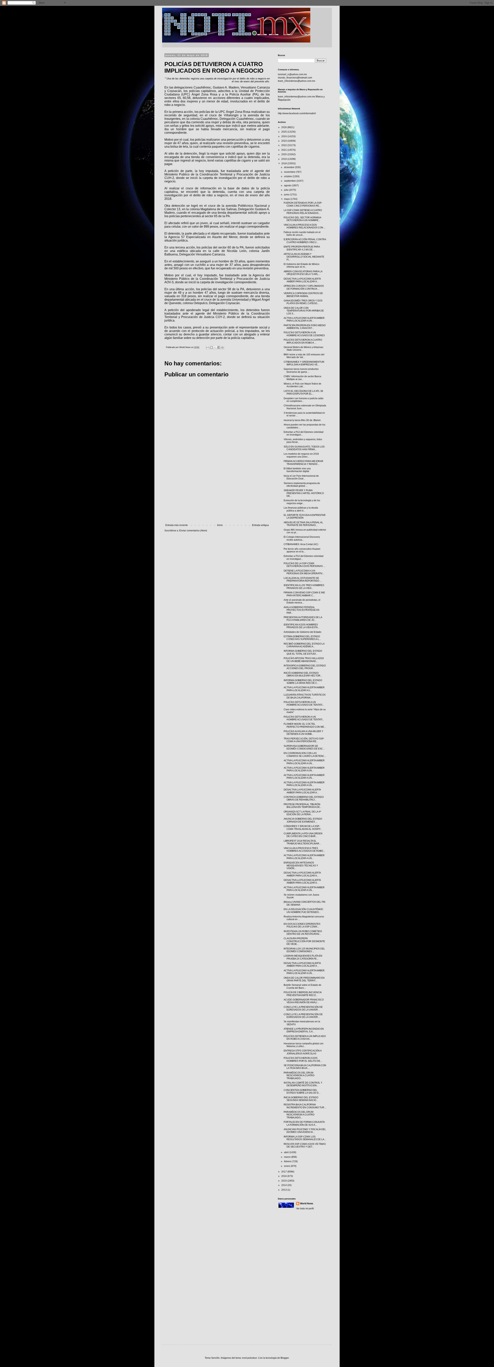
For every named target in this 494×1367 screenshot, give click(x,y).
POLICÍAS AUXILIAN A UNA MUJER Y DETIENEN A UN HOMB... (303, 732)
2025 (284, 131)
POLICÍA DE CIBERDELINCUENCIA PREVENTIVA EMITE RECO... (302, 993)
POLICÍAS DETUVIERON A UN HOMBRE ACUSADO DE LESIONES (304, 334)
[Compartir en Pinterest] (222, 347)
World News (306, 1203)
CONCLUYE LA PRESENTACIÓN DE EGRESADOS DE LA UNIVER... (303, 1008)
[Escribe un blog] (211, 347)
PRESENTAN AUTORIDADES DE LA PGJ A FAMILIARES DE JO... (303, 618)
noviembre (290, 172)
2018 (284, 163)
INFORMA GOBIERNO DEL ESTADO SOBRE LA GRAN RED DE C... (303, 681)
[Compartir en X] (215, 347)
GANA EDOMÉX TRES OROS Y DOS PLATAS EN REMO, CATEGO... (303, 302)
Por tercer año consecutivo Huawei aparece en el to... (302, 550)
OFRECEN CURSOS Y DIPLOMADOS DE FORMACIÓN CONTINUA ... (304, 287)
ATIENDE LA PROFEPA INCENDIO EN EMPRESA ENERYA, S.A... (304, 1030)
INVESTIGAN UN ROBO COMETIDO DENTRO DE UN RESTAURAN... (303, 932)
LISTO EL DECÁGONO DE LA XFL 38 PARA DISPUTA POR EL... (303, 392)
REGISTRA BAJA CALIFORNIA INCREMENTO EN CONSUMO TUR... (305, 1106)
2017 (284, 1171)
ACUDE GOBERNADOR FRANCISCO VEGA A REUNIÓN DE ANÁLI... (304, 1001)
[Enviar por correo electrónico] (208, 347)
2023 (284, 141)
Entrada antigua (260, 525)
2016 (284, 1176)
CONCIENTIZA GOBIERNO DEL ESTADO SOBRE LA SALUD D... (302, 1091)
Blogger (285, 1358)
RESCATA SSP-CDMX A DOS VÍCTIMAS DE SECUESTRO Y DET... (305, 1145)
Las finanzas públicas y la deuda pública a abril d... (301, 509)
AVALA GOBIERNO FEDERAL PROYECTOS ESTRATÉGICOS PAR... (301, 610)
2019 (284, 159)
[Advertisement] (217, 492)
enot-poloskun (249, 1358)
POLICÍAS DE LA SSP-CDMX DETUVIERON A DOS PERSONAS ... (304, 564)
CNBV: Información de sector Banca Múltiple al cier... (302, 377)
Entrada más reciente (176, 525)
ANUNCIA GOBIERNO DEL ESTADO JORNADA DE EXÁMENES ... (303, 820)
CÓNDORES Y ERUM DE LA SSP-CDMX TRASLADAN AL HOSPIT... (303, 827)
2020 (284, 154)
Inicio (220, 525)
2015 (284, 1180)
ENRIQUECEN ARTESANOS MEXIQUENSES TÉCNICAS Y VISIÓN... (301, 865)
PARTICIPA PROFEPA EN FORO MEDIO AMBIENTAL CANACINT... (305, 326)
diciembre (289, 167)
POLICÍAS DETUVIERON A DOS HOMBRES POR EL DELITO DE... (303, 1059)
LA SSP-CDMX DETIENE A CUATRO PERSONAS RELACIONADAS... (303, 211)
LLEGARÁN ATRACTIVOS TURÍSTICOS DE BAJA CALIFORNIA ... (305, 696)
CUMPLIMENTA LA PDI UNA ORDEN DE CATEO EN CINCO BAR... (303, 835)
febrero (288, 1161)
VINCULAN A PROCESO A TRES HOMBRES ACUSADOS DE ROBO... (304, 849)
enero (287, 1166)
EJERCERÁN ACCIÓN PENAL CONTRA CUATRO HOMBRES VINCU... (305, 240)
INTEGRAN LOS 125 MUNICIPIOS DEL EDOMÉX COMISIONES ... (304, 950)
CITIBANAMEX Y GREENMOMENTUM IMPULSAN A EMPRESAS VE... (304, 363)
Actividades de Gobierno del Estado (302, 632)
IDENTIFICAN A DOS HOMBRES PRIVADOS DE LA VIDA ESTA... (301, 626)
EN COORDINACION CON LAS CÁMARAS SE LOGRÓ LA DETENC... (305, 754)
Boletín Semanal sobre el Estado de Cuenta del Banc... (302, 986)
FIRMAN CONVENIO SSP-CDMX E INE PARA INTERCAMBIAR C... (304, 594)
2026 (284, 127)
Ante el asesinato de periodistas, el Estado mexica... (302, 601)
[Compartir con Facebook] (219, 347)
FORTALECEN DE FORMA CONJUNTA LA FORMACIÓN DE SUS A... (304, 1123)
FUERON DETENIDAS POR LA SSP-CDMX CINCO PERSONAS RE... (303, 204)
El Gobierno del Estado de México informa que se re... (301, 265)
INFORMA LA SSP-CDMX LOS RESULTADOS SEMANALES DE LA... (305, 1138)
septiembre (290, 180)
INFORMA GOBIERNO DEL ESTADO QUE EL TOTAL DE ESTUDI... (303, 652)
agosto (288, 185)
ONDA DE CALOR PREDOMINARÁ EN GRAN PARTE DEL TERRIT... (304, 979)
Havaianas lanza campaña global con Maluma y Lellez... (303, 1045)
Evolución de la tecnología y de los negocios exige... (302, 501)
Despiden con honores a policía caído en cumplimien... (303, 399)
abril (286, 1152)
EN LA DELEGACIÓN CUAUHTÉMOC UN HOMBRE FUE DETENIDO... (303, 910)
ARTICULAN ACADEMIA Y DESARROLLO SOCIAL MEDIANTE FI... (304, 257)
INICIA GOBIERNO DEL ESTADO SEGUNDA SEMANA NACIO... (301, 1099)
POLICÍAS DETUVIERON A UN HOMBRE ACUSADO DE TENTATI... (304, 703)
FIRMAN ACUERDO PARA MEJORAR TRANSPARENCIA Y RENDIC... (303, 462)
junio (287, 194)
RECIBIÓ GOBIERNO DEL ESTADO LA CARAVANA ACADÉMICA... (304, 645)
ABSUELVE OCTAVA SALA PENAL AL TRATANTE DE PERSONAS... (303, 524)
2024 (284, 136)
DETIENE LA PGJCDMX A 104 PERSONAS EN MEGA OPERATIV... (304, 572)
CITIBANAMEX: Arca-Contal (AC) (301, 544)
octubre (288, 176)
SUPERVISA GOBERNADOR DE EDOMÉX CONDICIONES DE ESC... (304, 747)
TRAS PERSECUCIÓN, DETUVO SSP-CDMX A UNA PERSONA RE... (304, 740)
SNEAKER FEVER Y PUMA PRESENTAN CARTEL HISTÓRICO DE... (304, 493)
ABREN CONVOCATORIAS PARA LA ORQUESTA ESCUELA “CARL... (303, 273)
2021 (284, 150)
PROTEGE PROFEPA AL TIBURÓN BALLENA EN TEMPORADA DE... (302, 805)
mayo (287, 199)
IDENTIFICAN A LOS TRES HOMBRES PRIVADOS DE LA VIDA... (304, 586)
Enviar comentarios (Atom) (193, 530)
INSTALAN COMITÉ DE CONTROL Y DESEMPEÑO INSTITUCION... (303, 1084)
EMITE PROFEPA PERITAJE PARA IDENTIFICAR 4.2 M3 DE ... (302, 248)
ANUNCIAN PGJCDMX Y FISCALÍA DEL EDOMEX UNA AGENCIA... (305, 1130)
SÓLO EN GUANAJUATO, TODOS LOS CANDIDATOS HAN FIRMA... (304, 448)
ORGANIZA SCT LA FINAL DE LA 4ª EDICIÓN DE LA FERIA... (302, 813)
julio (286, 190)
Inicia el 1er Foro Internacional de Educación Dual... (301, 477)
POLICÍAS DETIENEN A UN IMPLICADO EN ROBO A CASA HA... (305, 1037)
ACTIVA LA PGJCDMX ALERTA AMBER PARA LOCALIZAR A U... (304, 689)
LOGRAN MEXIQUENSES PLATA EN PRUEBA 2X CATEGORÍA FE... (303, 957)
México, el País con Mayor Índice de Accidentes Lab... (302, 385)
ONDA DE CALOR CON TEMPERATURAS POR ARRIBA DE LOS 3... (304, 311)
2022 (284, 145)
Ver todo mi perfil (305, 1208)
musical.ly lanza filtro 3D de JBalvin (302, 420)
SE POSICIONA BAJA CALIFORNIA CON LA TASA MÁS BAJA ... (305, 1066)
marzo (287, 1157)
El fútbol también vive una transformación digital (297, 470)
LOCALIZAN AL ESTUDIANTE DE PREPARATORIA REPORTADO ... (302, 579)
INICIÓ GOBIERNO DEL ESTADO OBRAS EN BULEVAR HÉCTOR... (303, 674)
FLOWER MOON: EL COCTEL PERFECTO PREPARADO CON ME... (305, 725)
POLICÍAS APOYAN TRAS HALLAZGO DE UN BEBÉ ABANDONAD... (304, 659)
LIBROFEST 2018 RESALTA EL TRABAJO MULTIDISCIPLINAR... (302, 842)
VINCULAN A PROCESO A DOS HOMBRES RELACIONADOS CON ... (305, 226)
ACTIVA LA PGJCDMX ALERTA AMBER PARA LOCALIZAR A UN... (304, 319)
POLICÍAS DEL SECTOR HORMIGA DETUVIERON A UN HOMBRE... (302, 219)
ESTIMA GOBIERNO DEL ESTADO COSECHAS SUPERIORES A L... (302, 638)
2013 (284, 1189)
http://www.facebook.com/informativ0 (297, 113)
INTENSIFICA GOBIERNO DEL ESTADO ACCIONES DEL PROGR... (305, 667)
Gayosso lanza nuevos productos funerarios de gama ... (301, 370)
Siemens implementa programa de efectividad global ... (302, 484)
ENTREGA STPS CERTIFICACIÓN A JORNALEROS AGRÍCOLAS (302, 1052)
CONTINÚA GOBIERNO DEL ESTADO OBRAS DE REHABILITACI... (304, 798)
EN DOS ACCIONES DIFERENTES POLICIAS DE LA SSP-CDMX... (302, 925)
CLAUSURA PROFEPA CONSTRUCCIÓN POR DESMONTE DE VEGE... (304, 941)
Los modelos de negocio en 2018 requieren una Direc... (301, 455)
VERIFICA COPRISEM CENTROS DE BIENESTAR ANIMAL (303, 294)
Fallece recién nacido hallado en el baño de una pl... (302, 233)
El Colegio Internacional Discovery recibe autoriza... (302, 538)
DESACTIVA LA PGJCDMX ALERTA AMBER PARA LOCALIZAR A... (302, 280)
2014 (284, 1185)
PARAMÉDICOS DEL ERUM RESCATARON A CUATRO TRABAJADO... (299, 1075)
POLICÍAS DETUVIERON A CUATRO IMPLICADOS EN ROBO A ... (303, 341)
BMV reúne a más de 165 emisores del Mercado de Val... (304, 356)
